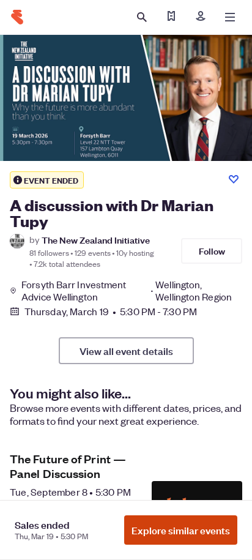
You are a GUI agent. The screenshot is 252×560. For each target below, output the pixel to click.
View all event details (126, 350)
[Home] (17, 17)
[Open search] (142, 17)
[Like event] (233, 179)
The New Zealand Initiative (96, 239)
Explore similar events (181, 530)
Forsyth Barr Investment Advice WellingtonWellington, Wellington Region (126, 290)
